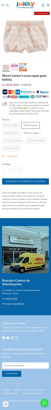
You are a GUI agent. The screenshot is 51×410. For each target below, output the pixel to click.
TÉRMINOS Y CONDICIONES (35, 390)
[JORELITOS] (25, 5)
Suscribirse (11, 373)
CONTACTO (17, 390)
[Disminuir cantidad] (5, 170)
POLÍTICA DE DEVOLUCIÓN (32, 393)
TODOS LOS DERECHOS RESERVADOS (30, 401)
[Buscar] (9, 5)
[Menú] (3, 5)
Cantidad (6, 164)
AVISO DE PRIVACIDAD (10, 393)
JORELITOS (12, 401)
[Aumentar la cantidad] (20, 170)
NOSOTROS (6, 390)
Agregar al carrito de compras (25, 181)
